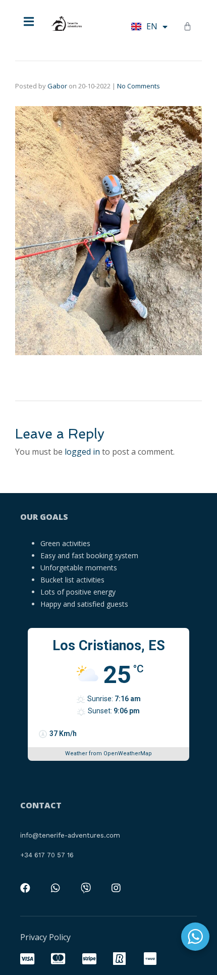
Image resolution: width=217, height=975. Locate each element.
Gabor (57, 85)
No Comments (138, 85)
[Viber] (86, 888)
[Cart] (187, 26)
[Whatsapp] (55, 888)
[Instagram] (116, 888)
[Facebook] (25, 888)
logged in (82, 451)
